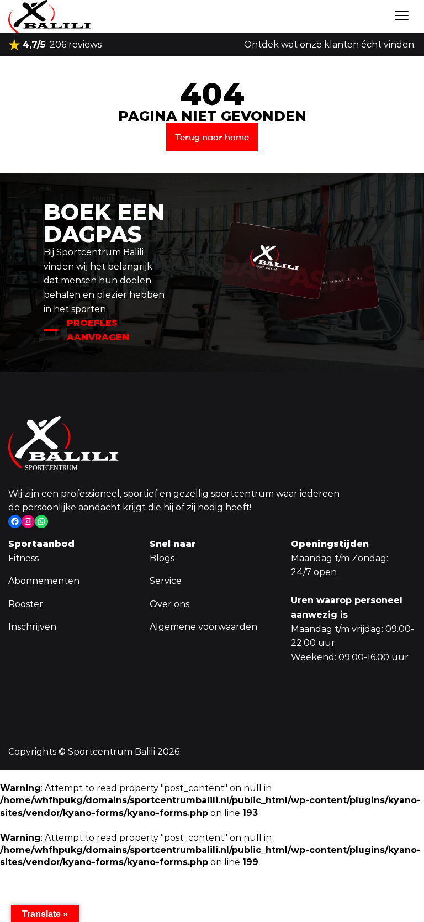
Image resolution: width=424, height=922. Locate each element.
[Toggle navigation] (402, 16)
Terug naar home (212, 137)
